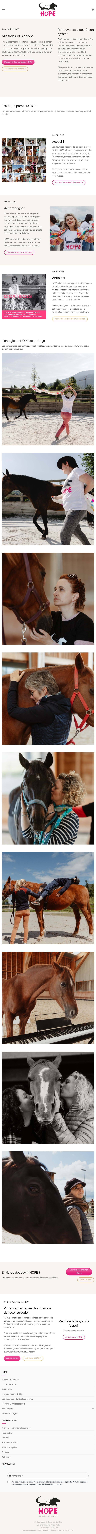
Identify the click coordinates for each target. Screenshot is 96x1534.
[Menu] (3, 9)
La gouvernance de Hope (13, 1394)
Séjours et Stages (9, 1413)
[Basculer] (93, 1408)
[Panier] (93, 9)
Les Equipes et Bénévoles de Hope (17, 1399)
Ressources (7, 1389)
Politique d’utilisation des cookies (16, 1428)
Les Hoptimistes (9, 1384)
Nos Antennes (8, 1408)
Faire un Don (7, 1433)
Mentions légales (9, 1447)
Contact (5, 1437)
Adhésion (6, 1457)
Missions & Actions (10, 1379)
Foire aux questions (10, 1442)
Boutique (6, 1452)
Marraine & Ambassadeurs (13, 1403)
